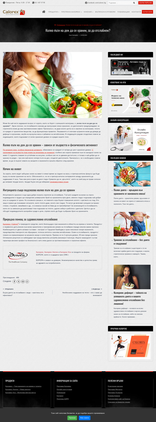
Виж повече (84, 418)
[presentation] (132, 174)
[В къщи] (55, 25)
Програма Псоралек (115, 393)
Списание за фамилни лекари (119, 402)
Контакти (136, 12)
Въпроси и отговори (105, 12)
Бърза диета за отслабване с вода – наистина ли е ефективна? (23, 292)
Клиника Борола (114, 396)
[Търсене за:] (122, 3)
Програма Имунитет (115, 389)
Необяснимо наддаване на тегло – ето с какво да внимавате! (82, 292)
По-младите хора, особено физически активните (22, 150)
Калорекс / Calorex (11, 224)
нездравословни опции (59, 182)
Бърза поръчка (145, 3)
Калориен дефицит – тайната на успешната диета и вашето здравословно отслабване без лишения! (130, 298)
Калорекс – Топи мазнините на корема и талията (23, 386)
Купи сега (147, 12)
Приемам (72, 418)
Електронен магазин (115, 386)
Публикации (123, 12)
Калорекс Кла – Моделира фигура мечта (20, 393)
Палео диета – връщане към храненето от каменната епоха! (129, 191)
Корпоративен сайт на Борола (119, 399)
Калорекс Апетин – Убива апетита (17, 389)
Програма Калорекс (64, 386)
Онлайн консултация (64, 389)
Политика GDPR (63, 399)
